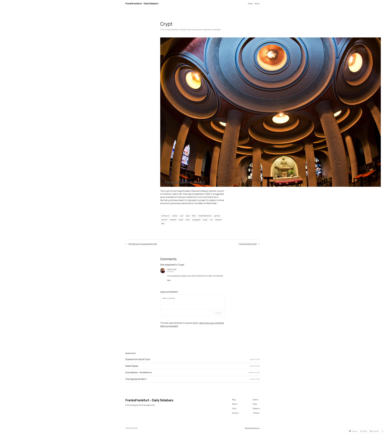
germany (217, 216)
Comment (218, 313)
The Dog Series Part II (135, 379)
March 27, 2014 (171, 269)
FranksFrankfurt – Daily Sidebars (141, 3)
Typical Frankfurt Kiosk (248, 244)
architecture (165, 216)
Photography (207, 29)
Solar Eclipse (131, 366)
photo (188, 220)
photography (196, 220)
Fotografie (183, 29)
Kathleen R (170, 271)
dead (187, 216)
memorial (164, 220)
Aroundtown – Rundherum (138, 372)
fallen (194, 216)
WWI (162, 224)
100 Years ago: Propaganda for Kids (142, 244)
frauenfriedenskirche (204, 216)
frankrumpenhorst (172, 29)
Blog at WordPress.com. (252, 428)
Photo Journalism (196, 29)
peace (181, 220)
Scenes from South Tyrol (137, 359)
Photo (189, 29)
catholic (174, 216)
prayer (205, 220)
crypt (181, 216)
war (211, 220)
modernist (173, 220)
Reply (169, 280)
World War (218, 220)
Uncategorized (215, 29)
